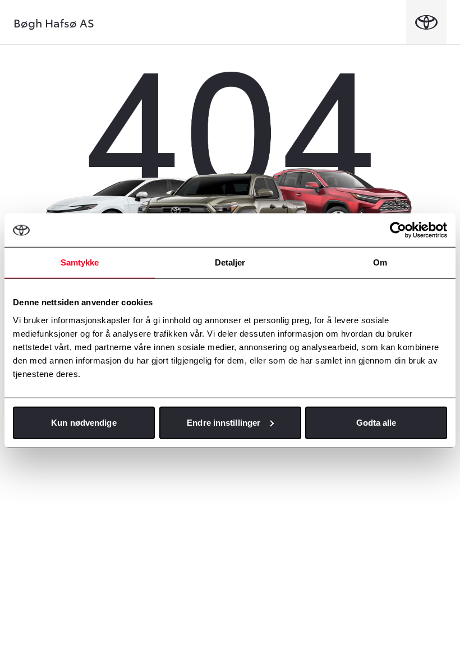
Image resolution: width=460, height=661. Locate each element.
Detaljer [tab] (230, 262)
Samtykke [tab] (80, 262)
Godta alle (376, 422)
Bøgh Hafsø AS (53, 22)
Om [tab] (380, 262)
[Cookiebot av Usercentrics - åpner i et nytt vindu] (398, 230)
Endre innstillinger (223, 422)
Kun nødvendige (83, 422)
